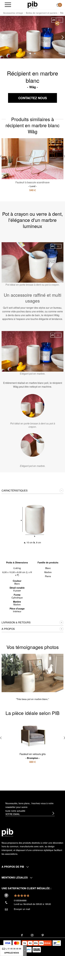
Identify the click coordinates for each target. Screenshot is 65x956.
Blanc (48, 568)
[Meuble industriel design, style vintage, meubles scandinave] (32, 4)
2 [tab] (35, 53)
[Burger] (8, 5)
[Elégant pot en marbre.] (32, 445)
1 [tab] (30, 53)
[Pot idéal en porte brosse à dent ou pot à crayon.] (32, 406)
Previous (2, 37)
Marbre (48, 572)
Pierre (48, 576)
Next (63, 37)
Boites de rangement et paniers (41, 12)
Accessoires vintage (13, 12)
